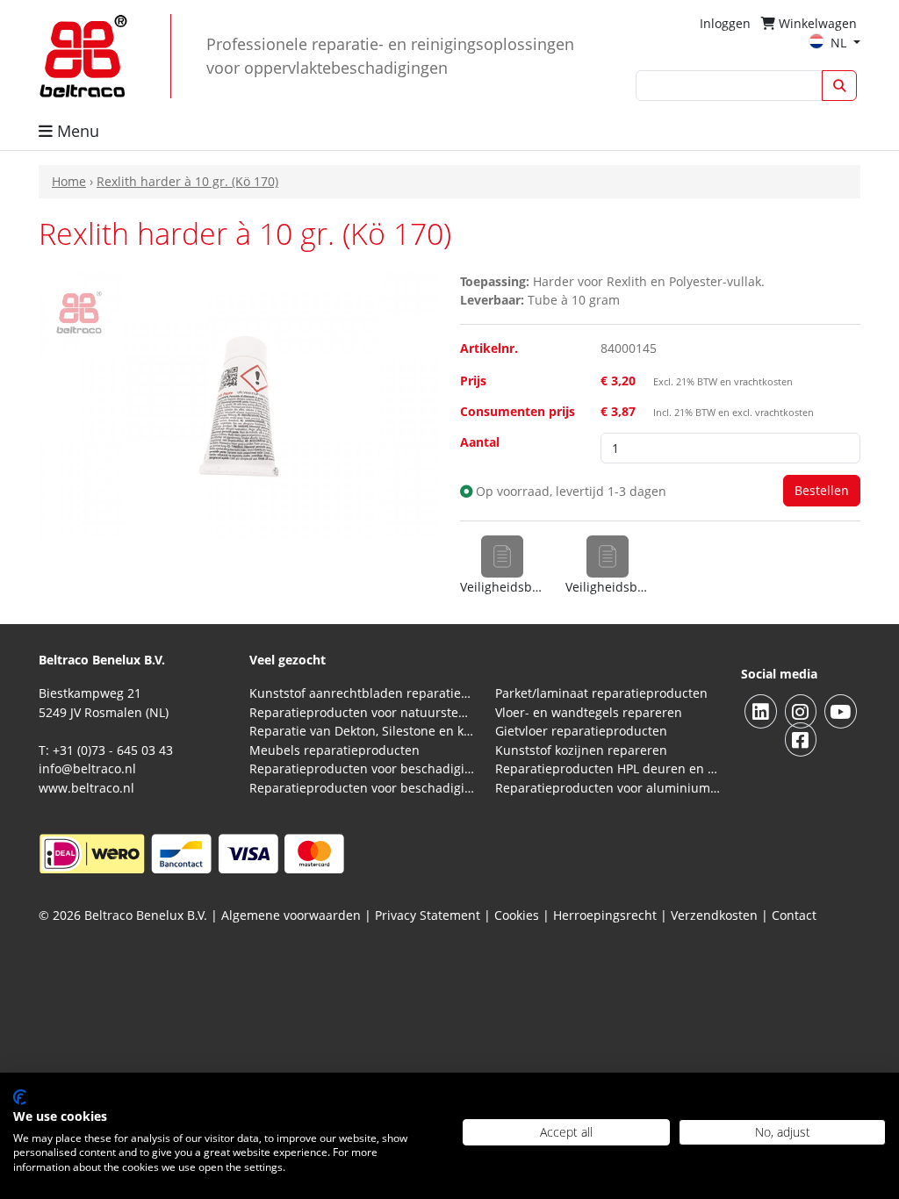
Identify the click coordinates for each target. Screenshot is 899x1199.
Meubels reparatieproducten (334, 750)
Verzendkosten (714, 915)
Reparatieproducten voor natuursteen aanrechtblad (361, 712)
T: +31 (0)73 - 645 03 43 (106, 750)
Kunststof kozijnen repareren (581, 750)
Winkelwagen (816, 23)
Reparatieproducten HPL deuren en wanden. (607, 768)
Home (69, 181)
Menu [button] (76, 130)
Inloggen (725, 23)
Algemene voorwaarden (291, 915)
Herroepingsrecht (606, 915)
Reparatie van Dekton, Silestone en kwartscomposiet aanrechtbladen (361, 730)
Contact (794, 915)
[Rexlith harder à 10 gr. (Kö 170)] (239, 403)
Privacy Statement (427, 915)
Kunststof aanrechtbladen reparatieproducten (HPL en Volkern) (361, 693)
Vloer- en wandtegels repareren (588, 712)
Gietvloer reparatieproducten (581, 730)
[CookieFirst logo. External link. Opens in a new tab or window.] (19, 1097)
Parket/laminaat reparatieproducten (601, 693)
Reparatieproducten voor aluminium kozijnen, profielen (607, 787)
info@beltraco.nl (87, 768)
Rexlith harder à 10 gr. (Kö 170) (187, 181)
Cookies (516, 915)
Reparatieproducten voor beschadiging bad (361, 768)
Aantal (480, 442)
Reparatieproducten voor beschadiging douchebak (361, 787)
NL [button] (840, 42)
